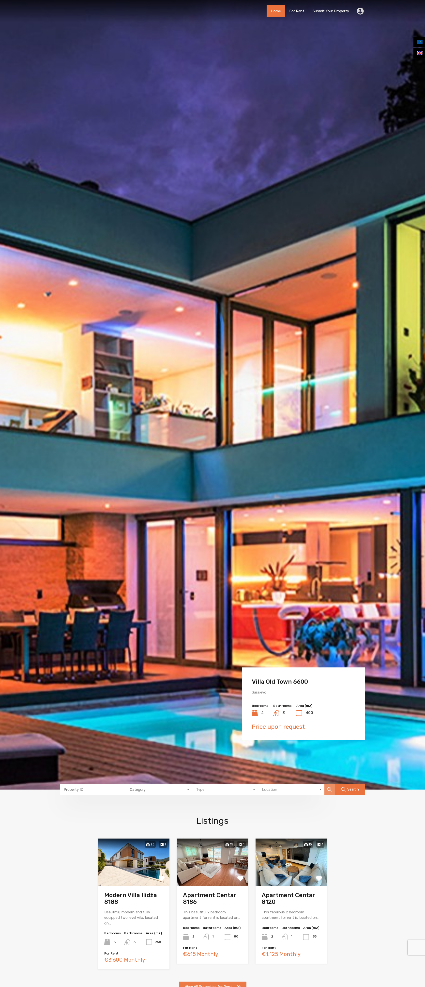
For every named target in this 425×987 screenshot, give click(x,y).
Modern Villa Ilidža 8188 (130, 898)
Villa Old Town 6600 (280, 681)
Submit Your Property (331, 11)
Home (276, 11)
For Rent (296, 11)
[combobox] (159, 789)
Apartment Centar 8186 (209, 898)
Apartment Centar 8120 (288, 898)
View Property (134, 876)
